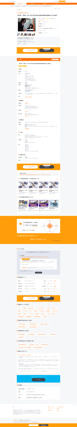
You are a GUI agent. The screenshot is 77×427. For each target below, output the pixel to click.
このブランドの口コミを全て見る (55, 240)
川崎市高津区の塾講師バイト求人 (26, 5)
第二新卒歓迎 (45, 316)
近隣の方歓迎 (54, 313)
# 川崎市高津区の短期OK (44, 344)
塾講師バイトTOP (13, 5)
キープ (57, 1)
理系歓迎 (24, 313)
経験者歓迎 (19, 313)
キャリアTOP (38, 379)
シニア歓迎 (47, 313)
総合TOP (20, 3)
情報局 (44, 3)
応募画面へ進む (47, 50)
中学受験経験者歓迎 (21, 316)
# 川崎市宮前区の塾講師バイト (33, 324)
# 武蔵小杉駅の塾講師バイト (22, 334)
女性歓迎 (42, 313)
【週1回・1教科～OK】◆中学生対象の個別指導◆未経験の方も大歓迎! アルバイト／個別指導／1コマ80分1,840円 (34, 174)
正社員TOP (32, 3)
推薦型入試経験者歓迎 (37, 316)
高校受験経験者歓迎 (29, 316)
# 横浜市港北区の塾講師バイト (44, 324)
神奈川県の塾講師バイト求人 (19, 5)
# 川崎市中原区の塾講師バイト (22, 324)
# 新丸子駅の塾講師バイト (53, 334)
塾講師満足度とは (36, 226)
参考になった (24, 267)
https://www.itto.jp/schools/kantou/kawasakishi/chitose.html (35, 394)
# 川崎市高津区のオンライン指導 (33, 344)
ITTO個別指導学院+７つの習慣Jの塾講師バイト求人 (21, 6)
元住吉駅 (26, 86)
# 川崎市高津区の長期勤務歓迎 (38, 347)
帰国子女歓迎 (37, 313)
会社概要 (58, 410)
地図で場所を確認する (27, 91)
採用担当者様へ (50, 410)
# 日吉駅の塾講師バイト (21, 337)
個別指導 (48, 308)
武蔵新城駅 (26, 85)
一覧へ (57, 179)
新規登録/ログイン (62, 1)
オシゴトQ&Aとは (38, 272)
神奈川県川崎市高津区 (45, 28)
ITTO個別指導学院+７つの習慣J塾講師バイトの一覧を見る (34, 397)
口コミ (56, 3)
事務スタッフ (54, 308)
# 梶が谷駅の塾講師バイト (32, 334)
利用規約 (58, 408)
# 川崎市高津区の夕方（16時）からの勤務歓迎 (24, 347)
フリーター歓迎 (30, 313)
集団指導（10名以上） (31, 308)
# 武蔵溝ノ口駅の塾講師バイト (42, 334)
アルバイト (19, 308)
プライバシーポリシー (51, 408)
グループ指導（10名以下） (41, 308)
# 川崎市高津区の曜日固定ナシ (22, 344)
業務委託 (24, 308)
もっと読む (24, 43)
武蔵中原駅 (50, 28)
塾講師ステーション (16, 420)
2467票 (54, 18)
